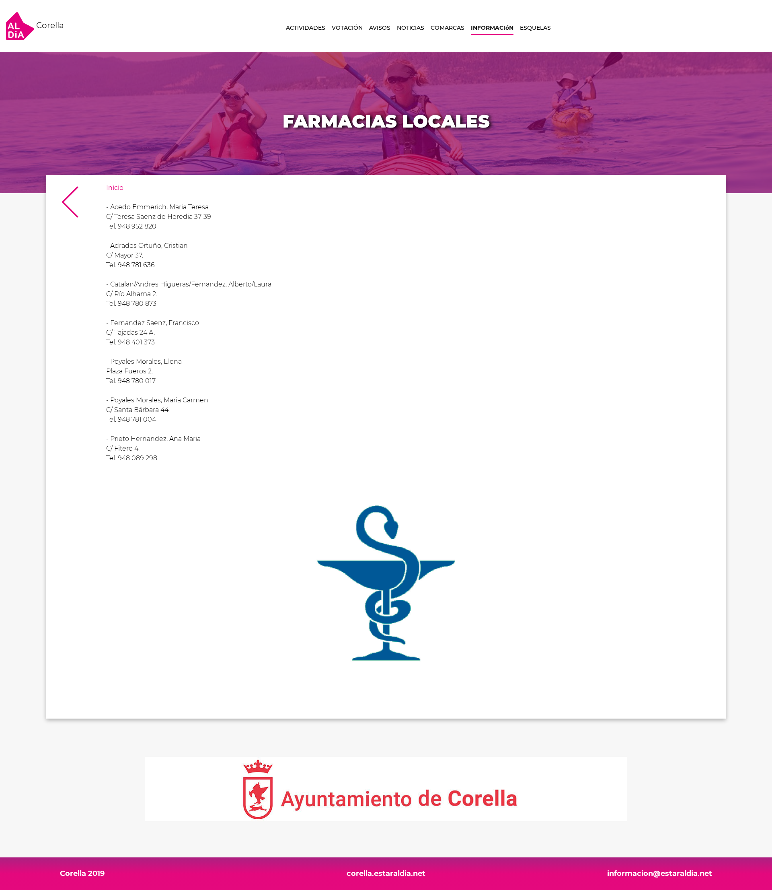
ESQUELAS (535, 27)
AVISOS (379, 27)
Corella (49, 25)
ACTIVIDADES (305, 27)
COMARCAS (447, 27)
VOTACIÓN (347, 27)
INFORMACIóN (492, 27)
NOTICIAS (410, 27)
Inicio (114, 188)
